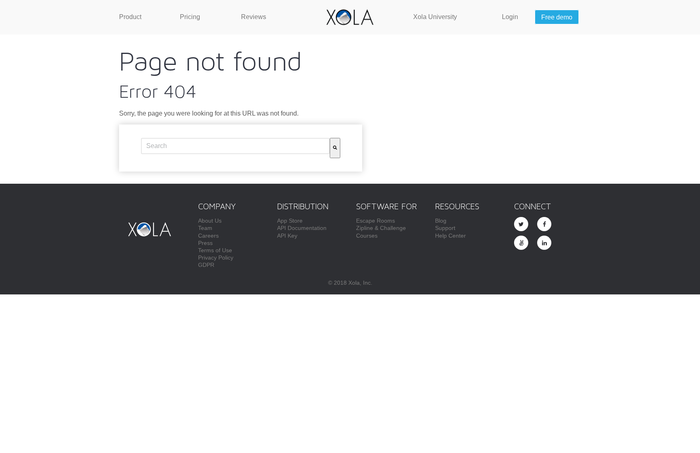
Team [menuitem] (205, 228)
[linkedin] (544, 243)
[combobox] (235, 146)
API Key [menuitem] (287, 235)
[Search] (335, 148)
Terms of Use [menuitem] (215, 250)
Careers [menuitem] (208, 235)
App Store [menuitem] (290, 220)
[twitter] (521, 224)
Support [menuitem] (445, 228)
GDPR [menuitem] (206, 265)
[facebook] (544, 224)
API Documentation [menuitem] (302, 228)
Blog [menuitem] (440, 220)
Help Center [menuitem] (450, 235)
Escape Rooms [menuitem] (375, 220)
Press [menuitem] (205, 243)
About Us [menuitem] (210, 220)
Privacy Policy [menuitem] (215, 257)
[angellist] (521, 243)
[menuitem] (130, 17)
